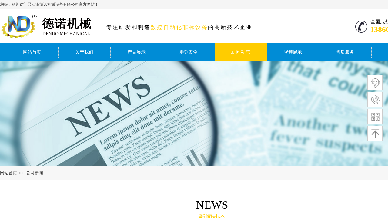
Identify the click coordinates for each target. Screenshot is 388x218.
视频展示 (293, 52)
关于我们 (84, 52)
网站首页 (32, 52)
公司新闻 (34, 173)
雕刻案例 (188, 52)
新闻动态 (240, 51)
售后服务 (345, 52)
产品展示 (136, 52)
